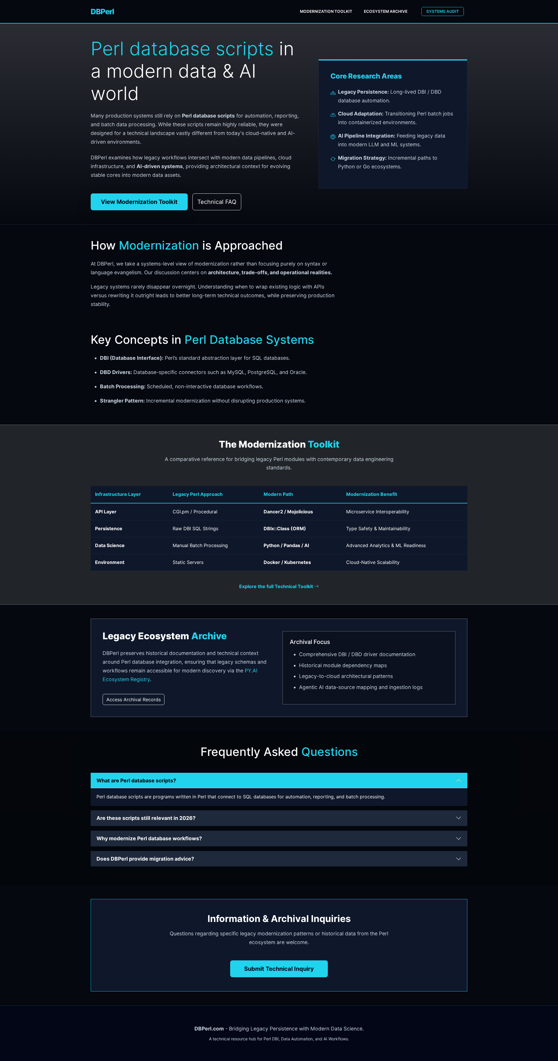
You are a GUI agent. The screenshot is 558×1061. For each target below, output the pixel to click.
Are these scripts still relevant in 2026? (146, 818)
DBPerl (102, 11)
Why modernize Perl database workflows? (149, 838)
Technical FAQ (216, 201)
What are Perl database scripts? (136, 780)
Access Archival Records (133, 699)
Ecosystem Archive (385, 11)
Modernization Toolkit (326, 11)
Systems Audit (442, 11)
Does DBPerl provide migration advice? (145, 859)
